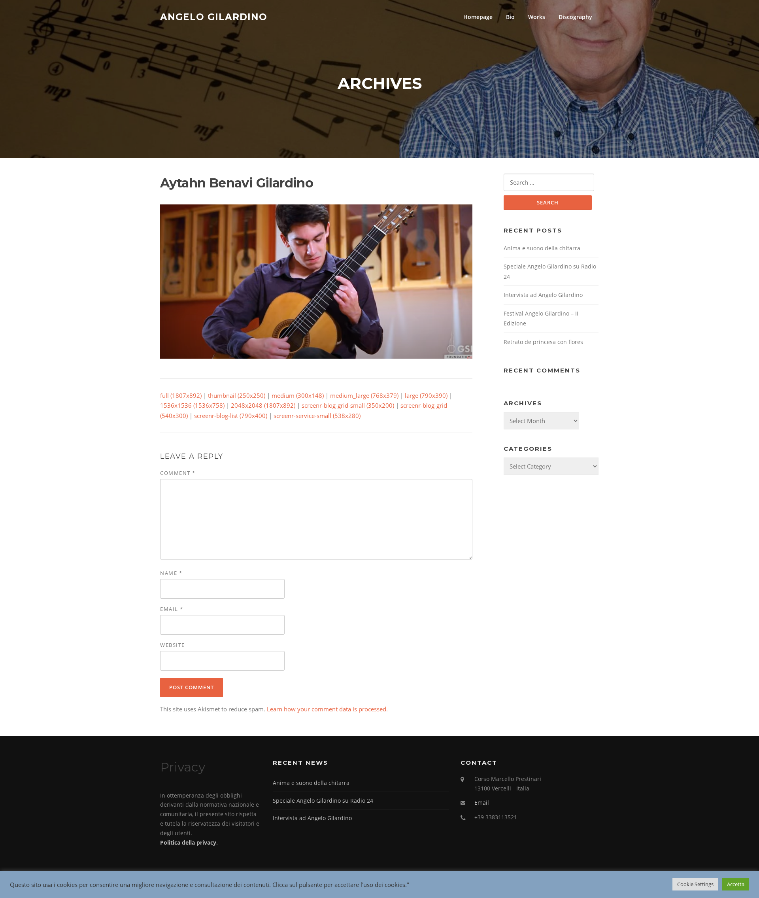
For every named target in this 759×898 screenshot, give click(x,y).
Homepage (478, 17)
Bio (510, 17)
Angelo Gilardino (213, 16)
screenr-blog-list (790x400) (230, 416)
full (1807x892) (181, 395)
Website (172, 644)
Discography (575, 17)
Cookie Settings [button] (695, 884)
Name (171, 573)
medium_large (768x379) (364, 395)
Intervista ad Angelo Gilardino (543, 295)
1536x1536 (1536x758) (192, 405)
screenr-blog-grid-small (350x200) (348, 405)
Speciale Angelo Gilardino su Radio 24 (323, 800)
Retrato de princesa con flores (543, 342)
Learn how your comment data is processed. (327, 709)
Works (536, 17)
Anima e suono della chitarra (542, 248)
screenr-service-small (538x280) (317, 416)
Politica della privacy (188, 842)
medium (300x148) (298, 395)
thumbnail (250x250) (236, 395)
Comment (178, 472)
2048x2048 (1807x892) (263, 405)
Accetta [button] (735, 884)
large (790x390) (426, 395)
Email (171, 609)
